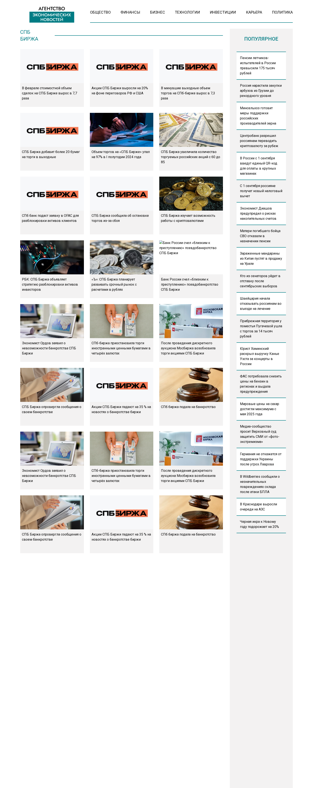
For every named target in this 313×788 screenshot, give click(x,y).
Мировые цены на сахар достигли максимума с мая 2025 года (259, 409)
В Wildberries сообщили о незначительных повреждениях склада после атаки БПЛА (260, 484)
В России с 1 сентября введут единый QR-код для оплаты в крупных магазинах (258, 166)
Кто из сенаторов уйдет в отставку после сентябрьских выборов (260, 281)
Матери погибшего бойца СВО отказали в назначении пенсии (260, 236)
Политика (282, 12)
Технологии (187, 12)
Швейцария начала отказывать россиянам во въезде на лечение (260, 303)
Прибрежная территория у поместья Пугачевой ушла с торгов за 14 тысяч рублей (261, 328)
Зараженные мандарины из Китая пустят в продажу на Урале (261, 258)
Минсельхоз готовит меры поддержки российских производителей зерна (258, 115)
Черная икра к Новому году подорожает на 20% (259, 524)
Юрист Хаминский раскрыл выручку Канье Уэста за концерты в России (259, 356)
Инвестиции (223, 12)
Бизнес (157, 12)
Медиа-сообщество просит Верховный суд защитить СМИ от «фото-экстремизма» (259, 434)
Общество (100, 12)
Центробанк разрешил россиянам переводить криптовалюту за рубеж (259, 141)
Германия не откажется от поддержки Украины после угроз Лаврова (260, 459)
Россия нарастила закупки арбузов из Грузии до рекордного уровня (261, 91)
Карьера (254, 12)
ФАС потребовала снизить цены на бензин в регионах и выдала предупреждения (261, 384)
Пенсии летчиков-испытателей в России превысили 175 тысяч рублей (258, 65)
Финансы (130, 12)
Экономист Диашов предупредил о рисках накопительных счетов (258, 213)
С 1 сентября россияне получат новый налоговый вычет (261, 191)
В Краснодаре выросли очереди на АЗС (258, 506)
